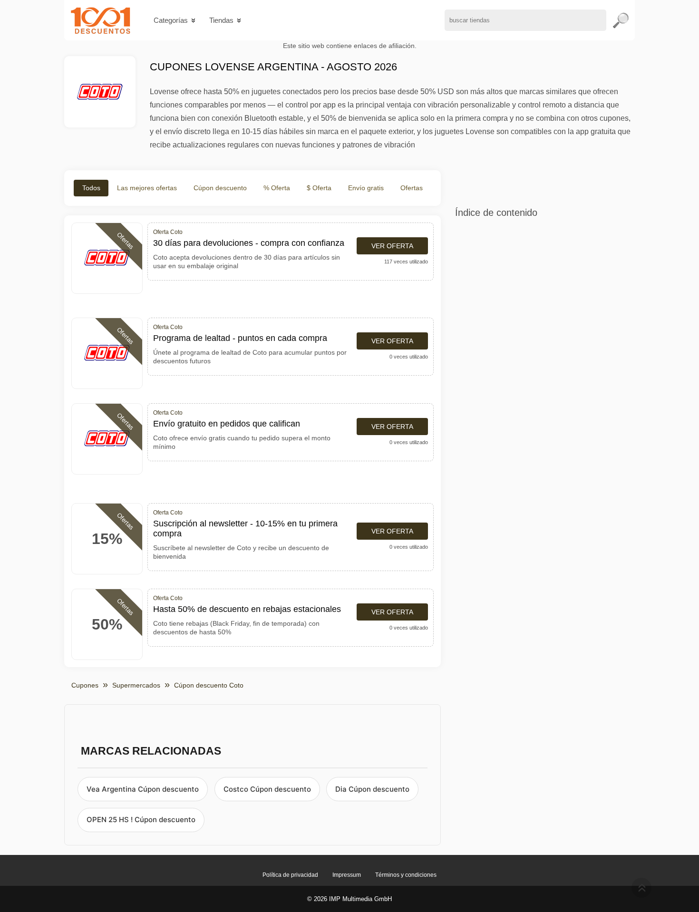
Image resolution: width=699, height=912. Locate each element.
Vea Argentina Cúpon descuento (143, 789)
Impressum (346, 875)
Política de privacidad (290, 875)
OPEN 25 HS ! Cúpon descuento (141, 819)
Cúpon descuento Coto (208, 685)
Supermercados (136, 685)
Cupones (84, 685)
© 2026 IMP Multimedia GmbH (349, 898)
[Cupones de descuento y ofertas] (100, 20)
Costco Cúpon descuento (267, 789)
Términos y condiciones (406, 875)
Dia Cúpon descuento (372, 789)
